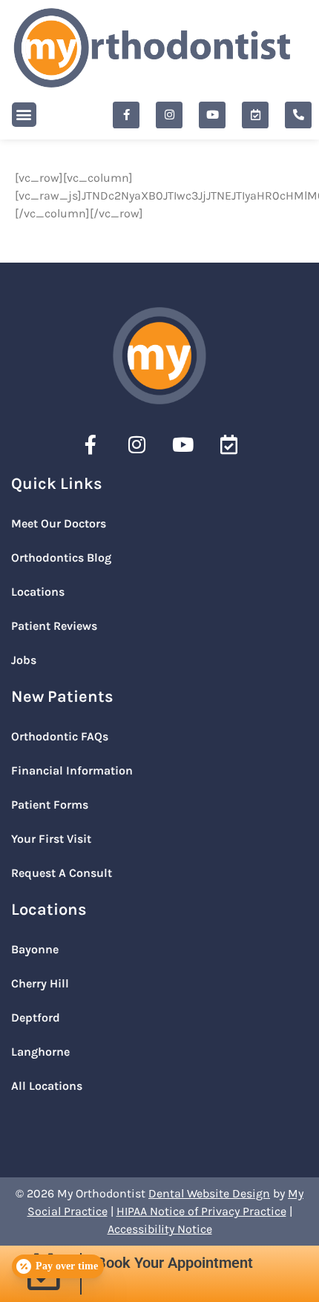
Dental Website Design (209, 1193)
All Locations (46, 1086)
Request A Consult (61, 873)
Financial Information (72, 770)
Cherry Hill (40, 983)
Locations (38, 592)
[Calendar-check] (255, 115)
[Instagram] (169, 115)
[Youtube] (212, 115)
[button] (24, 114)
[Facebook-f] (126, 115)
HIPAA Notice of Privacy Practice (201, 1211)
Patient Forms (49, 805)
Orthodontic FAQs (59, 736)
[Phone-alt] (298, 115)
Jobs (23, 660)
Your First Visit (51, 839)
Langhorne (40, 1052)
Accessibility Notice (160, 1229)
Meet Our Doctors (58, 523)
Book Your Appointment (174, 1263)
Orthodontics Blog (61, 557)
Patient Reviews (54, 626)
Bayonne (35, 949)
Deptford (35, 1017)
